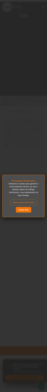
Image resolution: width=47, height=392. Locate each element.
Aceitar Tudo (24, 210)
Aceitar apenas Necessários (23, 202)
